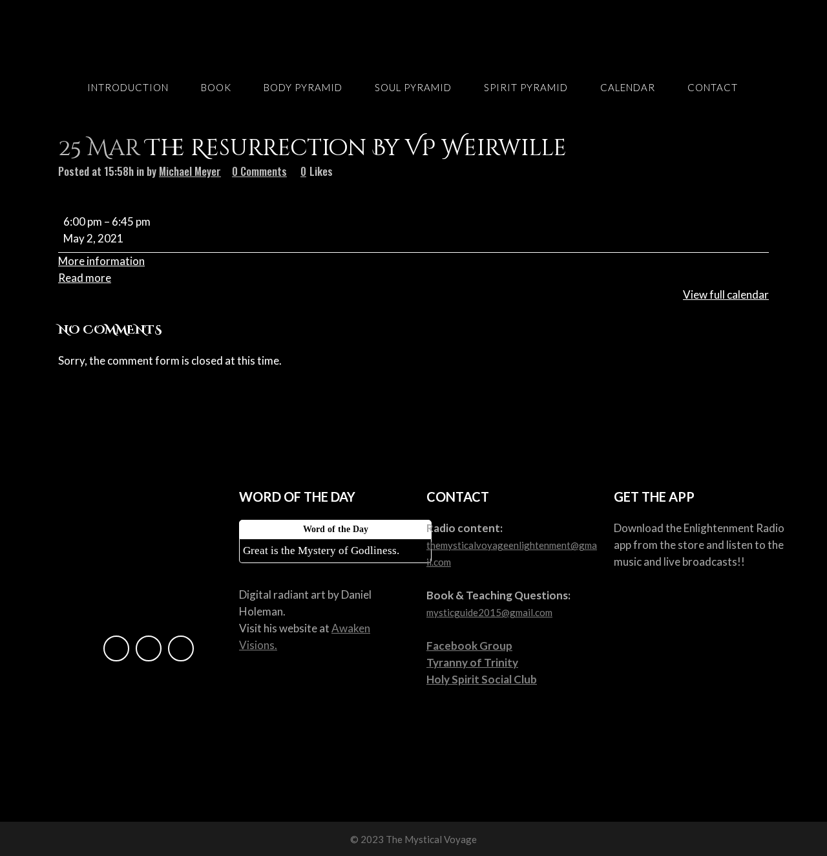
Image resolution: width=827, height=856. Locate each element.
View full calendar (726, 294)
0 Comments (259, 171)
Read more (84, 277)
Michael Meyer (190, 171)
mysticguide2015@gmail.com (489, 612)
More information (101, 261)
